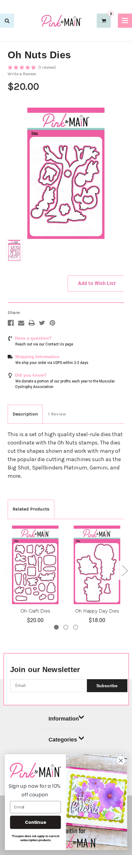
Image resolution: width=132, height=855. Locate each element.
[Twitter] (42, 323)
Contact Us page (59, 344)
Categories (63, 740)
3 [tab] (75, 627)
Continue (35, 822)
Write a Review (22, 73)
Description (25, 414)
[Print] (32, 323)
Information (64, 719)
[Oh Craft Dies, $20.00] (35, 565)
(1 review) (47, 67)
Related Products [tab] (31, 509)
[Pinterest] (52, 323)
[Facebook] (11, 323)
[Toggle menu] (125, 21)
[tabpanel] (35, 575)
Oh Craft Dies (35, 611)
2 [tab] (66, 627)
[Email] (21, 323)
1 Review (57, 414)
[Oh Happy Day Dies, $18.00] (97, 565)
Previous (6, 570)
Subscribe (107, 685)
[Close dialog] (121, 760)
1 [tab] (56, 627)
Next (124, 570)
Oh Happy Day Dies (97, 611)
